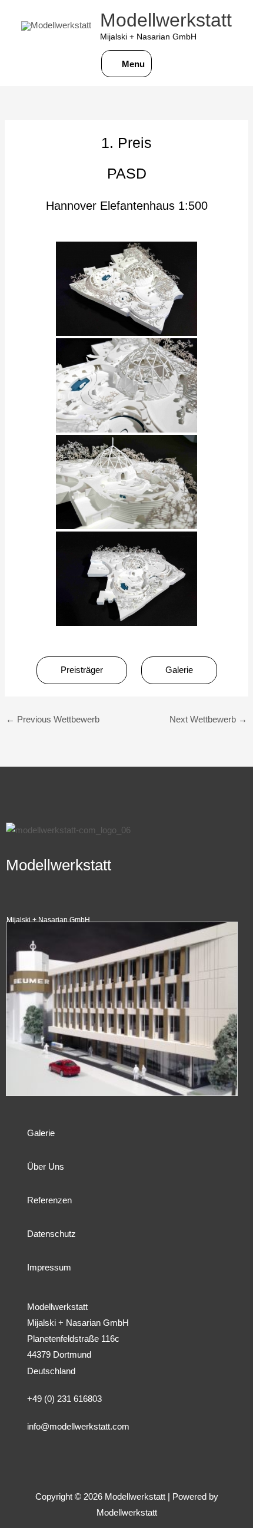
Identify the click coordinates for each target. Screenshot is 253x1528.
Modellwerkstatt (166, 20)
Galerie (179, 670)
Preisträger (82, 670)
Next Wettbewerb (208, 719)
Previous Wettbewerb (52, 719)
